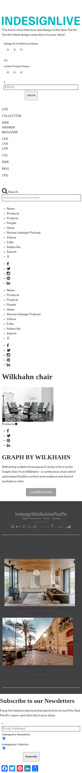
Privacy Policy (43, 508)
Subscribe (14, 247)
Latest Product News (16, 66)
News (11, 208)
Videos (11, 237)
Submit (11, 251)
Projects (12, 218)
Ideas (10, 227)
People (11, 223)
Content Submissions (31, 503)
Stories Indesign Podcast (24, 232)
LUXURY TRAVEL (41, 677)
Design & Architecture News (21, 43)
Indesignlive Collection (15, 744)
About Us (9, 503)
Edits (10, 242)
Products (13, 213)
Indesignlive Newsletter (16, 734)
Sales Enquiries (56, 503)
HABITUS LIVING (41, 613)
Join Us (31, 95)
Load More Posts (41, 492)
